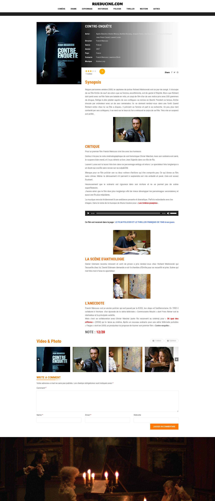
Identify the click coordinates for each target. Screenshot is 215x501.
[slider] (173, 213)
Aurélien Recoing (126, 34)
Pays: (87, 53)
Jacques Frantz (137, 34)
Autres (156, 9)
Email (88, 415)
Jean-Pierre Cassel (103, 37)
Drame (74, 9)
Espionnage (87, 9)
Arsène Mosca (113, 34)
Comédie (61, 9)
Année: (88, 49)
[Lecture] (88, 213)
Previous (38, 359)
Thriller (130, 9)
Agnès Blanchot (102, 34)
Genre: (87, 45)
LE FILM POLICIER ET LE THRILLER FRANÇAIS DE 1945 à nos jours (144, 222)
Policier (117, 9)
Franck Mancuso (102, 41)
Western (144, 9)
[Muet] (168, 213)
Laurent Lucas (115, 37)
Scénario (88, 57)
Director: (88, 41)
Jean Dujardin (149, 34)
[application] (131, 213)
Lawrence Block (114, 57)
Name (40, 415)
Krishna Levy (100, 61)
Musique (88, 61)
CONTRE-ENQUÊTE (98, 26)
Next (176, 359)
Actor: (87, 34)
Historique (103, 9)
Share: (167, 72)
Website (137, 415)
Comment (41, 388)
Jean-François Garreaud (163, 34)
